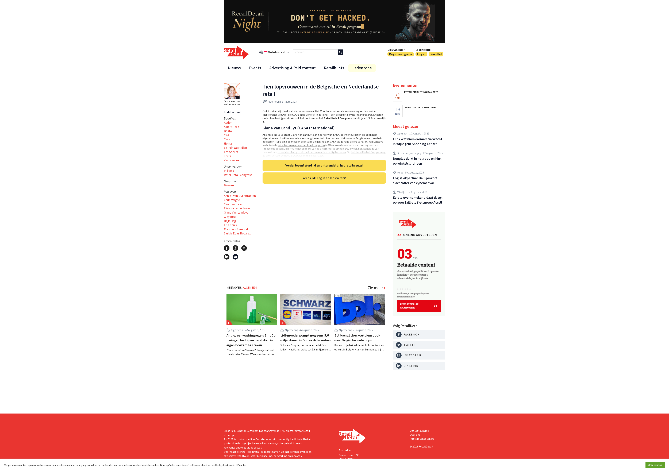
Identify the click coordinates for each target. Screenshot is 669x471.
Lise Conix (230, 225)
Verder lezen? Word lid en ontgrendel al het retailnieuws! (324, 165)
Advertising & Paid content (292, 68)
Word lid (436, 54)
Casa (227, 139)
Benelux (229, 185)
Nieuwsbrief (396, 50)
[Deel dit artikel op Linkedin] (226, 257)
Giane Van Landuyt (236, 212)
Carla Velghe (232, 200)
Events (255, 68)
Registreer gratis (400, 54)
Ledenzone (423, 50)
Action (228, 123)
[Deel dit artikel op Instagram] (235, 248)
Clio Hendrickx (233, 204)
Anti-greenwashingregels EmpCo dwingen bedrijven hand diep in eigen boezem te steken (250, 340)
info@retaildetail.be (422, 438)
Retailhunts (334, 68)
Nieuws (234, 68)
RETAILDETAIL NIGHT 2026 (420, 107)
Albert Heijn (231, 127)
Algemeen (274, 101)
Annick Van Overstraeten (240, 196)
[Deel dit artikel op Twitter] (244, 248)
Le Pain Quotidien (235, 148)
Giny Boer (230, 217)
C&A (226, 135)
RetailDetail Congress (238, 175)
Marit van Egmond (236, 229)
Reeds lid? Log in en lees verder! (324, 178)
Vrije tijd (401, 192)
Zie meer (375, 287)
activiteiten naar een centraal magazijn (301, 145)
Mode (400, 172)
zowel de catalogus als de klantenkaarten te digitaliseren (312, 152)
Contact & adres (419, 430)
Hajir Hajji (230, 221)
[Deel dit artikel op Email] (235, 257)
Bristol (228, 131)
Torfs (227, 156)
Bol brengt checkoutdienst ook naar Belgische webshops (357, 337)
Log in (421, 54)
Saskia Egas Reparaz (237, 233)
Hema (228, 143)
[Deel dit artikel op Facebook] (226, 248)
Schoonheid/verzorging (409, 153)
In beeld (229, 171)
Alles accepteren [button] (655, 465)
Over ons (415, 434)
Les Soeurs (231, 152)
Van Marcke (231, 160)
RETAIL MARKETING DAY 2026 (421, 92)
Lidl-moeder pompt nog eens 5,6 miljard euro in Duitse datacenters (305, 337)
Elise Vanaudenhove (237, 208)
